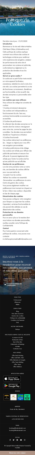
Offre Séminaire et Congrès (17, 360)
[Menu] (3, 6)
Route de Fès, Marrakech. (17, 409)
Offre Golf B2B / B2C (17, 358)
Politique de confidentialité (17, 318)
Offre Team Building (17, 362)
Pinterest (17, 440)
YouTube (21, 440)
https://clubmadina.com (20, 49)
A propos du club (17, 337)
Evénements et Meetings (17, 344)
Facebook (10, 440)
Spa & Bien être (17, 342)
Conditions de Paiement (17, 320)
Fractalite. (17, 448)
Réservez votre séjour (17, 453)
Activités (17, 346)
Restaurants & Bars (17, 340)
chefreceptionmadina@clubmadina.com (18, 239)
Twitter (13, 440)
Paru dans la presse (17, 314)
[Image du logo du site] (17, 6)
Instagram (24, 440)
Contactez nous (17, 349)
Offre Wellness (17, 367)
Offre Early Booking (17, 355)
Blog (17, 311)
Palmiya (17, 329)
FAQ (17, 322)
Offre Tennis (17, 364)
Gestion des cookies (18, 316)
